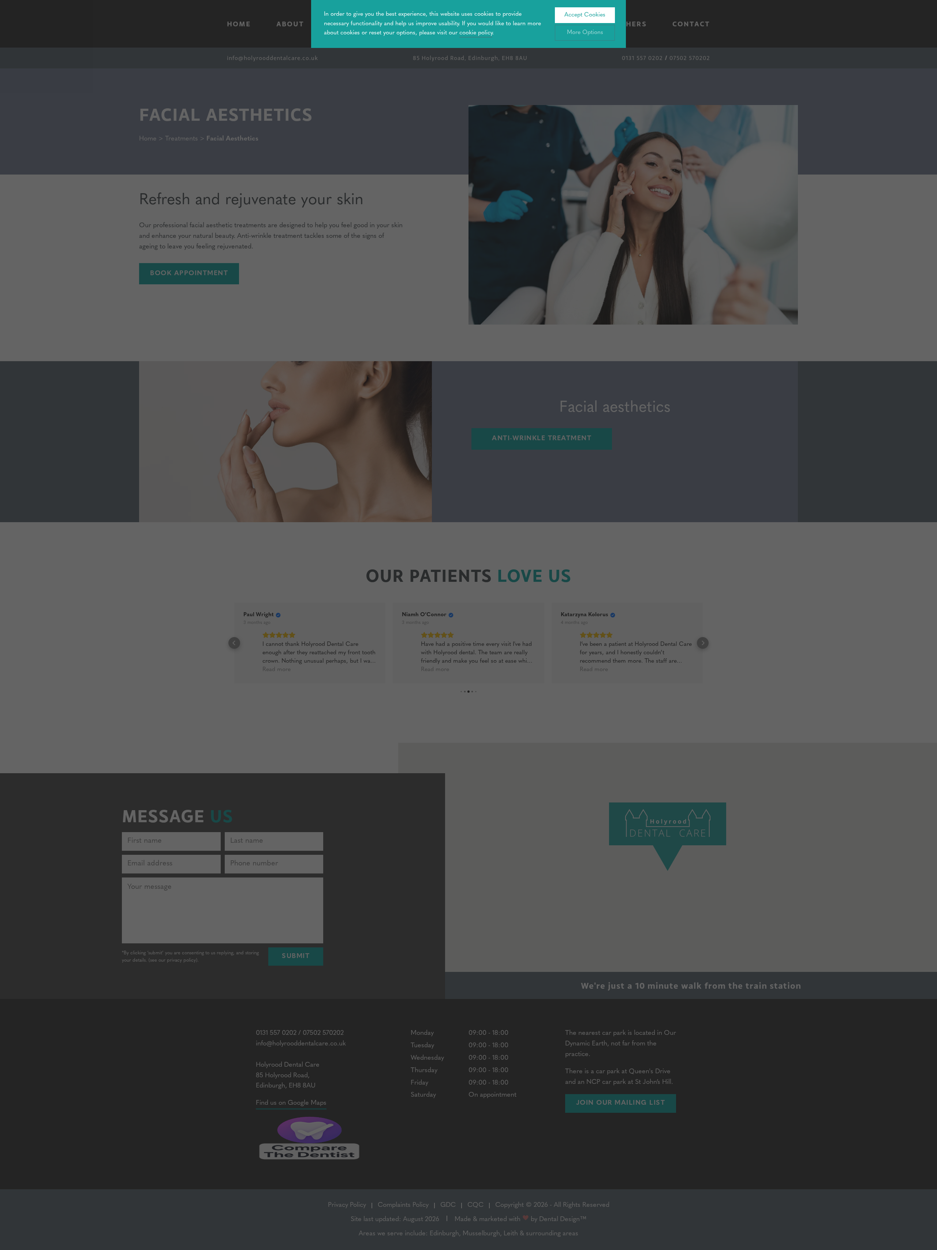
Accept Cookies (584, 15)
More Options (585, 32)
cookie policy (475, 33)
